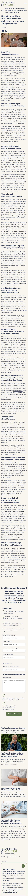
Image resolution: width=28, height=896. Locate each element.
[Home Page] (7, 4)
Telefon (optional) (8, 654)
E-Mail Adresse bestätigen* (11, 648)
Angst (13, 203)
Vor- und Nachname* (9, 635)
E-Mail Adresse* (7, 641)
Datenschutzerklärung (9, 700)
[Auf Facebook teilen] (6, 31)
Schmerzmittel (17, 390)
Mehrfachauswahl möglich (11, 666)
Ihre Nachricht (7, 677)
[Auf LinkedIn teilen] (2, 31)
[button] (25, 4)
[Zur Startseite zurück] (9, 850)
